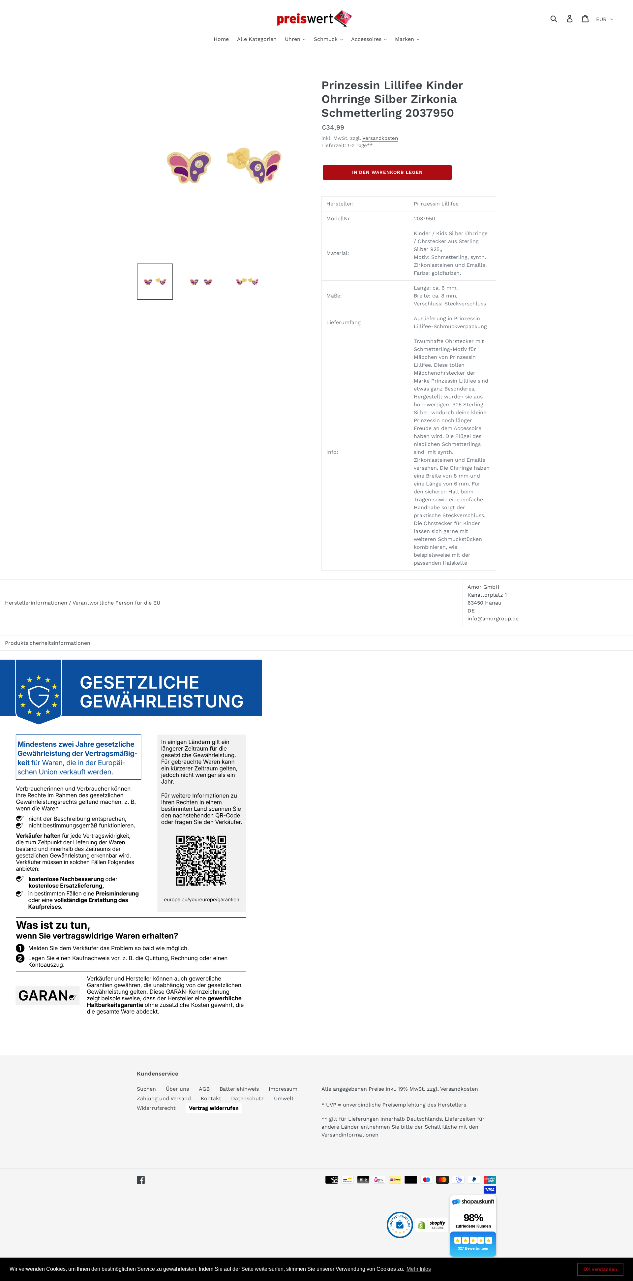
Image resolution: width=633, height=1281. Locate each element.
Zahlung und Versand (164, 1098)
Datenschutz (247, 1098)
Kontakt (211, 1098)
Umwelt (284, 1098)
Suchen (146, 1089)
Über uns (177, 1089)
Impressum (283, 1089)
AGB (204, 1089)
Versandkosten (380, 138)
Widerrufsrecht (156, 1108)
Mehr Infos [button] (419, 1269)
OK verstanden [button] (600, 1269)
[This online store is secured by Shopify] (431, 1230)
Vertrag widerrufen (214, 1108)
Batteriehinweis (239, 1089)
